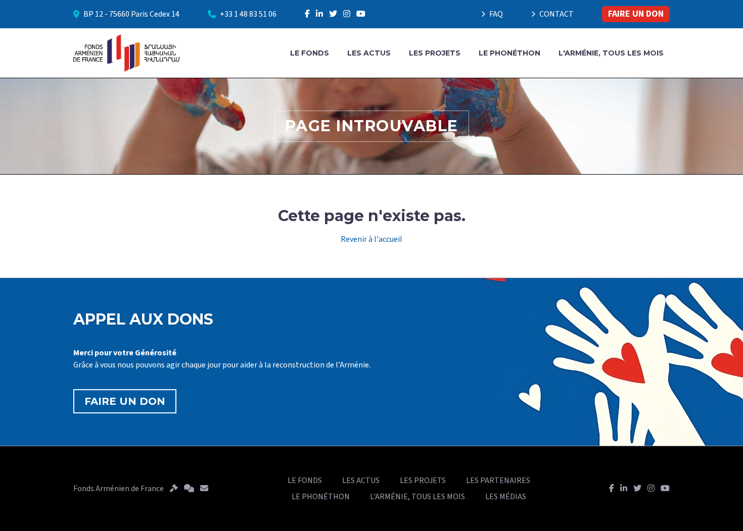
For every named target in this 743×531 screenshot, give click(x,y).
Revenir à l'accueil (371, 239)
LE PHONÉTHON (509, 53)
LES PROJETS (434, 53)
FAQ (496, 14)
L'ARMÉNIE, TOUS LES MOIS (611, 53)
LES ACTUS (369, 53)
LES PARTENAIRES (498, 480)
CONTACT (556, 14)
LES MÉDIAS (505, 496)
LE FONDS (309, 53)
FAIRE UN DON (636, 14)
